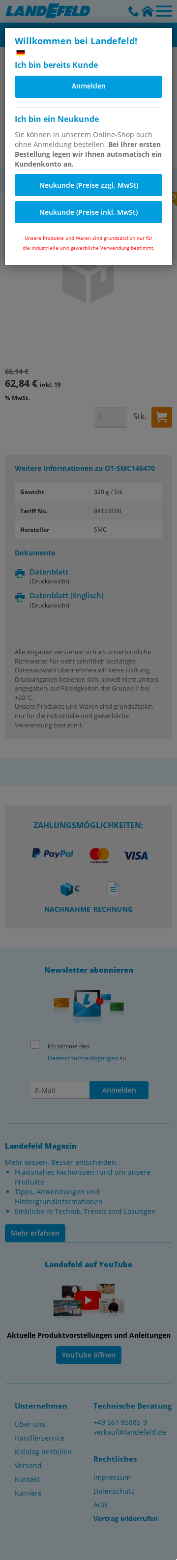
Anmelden (89, 85)
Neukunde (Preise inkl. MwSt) (88, 212)
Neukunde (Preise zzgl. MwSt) (88, 185)
